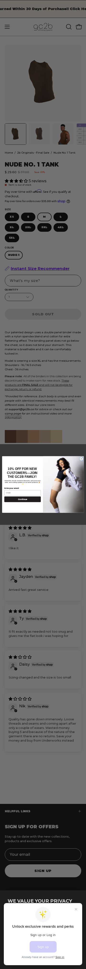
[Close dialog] (81, 459)
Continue (22, 499)
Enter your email (11, 488)
